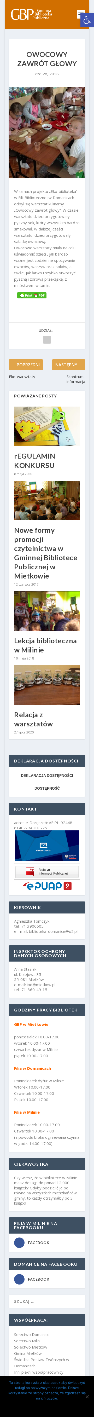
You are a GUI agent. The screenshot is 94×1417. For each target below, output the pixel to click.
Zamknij (47, 1407)
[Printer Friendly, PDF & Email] (31, 295)
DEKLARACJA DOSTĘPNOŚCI (47, 775)
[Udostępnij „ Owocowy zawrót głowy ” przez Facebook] (47, 339)
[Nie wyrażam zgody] (87, 1396)
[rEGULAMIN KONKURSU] (47, 426)
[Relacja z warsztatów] (47, 685)
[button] (87, 20)
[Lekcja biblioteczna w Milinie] (47, 611)
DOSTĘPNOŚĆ (47, 788)
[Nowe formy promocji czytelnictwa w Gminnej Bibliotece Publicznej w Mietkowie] (47, 500)
